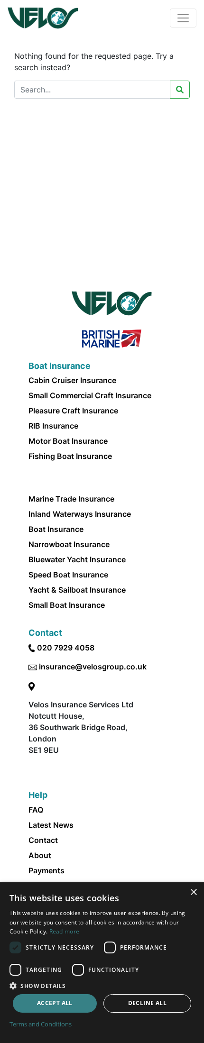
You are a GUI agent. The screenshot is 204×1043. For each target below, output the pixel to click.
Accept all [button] (55, 1003)
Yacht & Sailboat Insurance (77, 590)
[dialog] (102, 962)
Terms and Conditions (40, 1024)
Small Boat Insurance (66, 605)
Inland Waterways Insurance (79, 514)
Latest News (51, 825)
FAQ (35, 809)
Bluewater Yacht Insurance (77, 559)
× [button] (193, 892)
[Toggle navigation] (183, 18)
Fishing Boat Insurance (70, 456)
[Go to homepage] (43, 18)
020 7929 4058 (65, 647)
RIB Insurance (53, 425)
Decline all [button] (147, 1003)
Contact (43, 840)
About (39, 855)
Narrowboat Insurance (69, 544)
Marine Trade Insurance (71, 498)
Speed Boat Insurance (68, 574)
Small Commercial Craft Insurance (89, 395)
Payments (46, 870)
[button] (102, 985)
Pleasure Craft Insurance (73, 410)
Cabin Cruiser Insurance (72, 380)
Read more (64, 931)
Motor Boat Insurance (68, 441)
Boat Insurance (55, 529)
